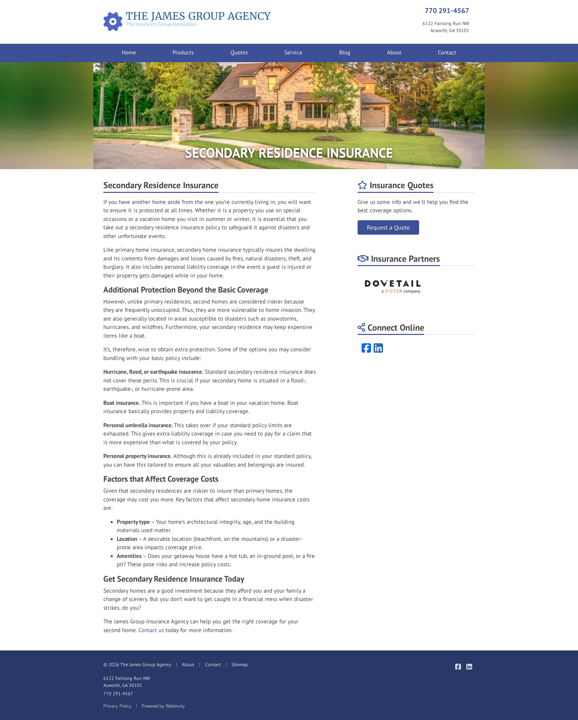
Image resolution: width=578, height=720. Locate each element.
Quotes (239, 52)
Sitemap (239, 665)
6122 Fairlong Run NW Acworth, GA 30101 (126, 681)
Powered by (163, 706)
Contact (447, 52)
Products (183, 52)
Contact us (151, 630)
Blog (344, 52)
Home (129, 52)
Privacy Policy (117, 706)
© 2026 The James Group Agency (137, 665)
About (394, 52)
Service (293, 52)
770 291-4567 (447, 10)
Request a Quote (388, 227)
